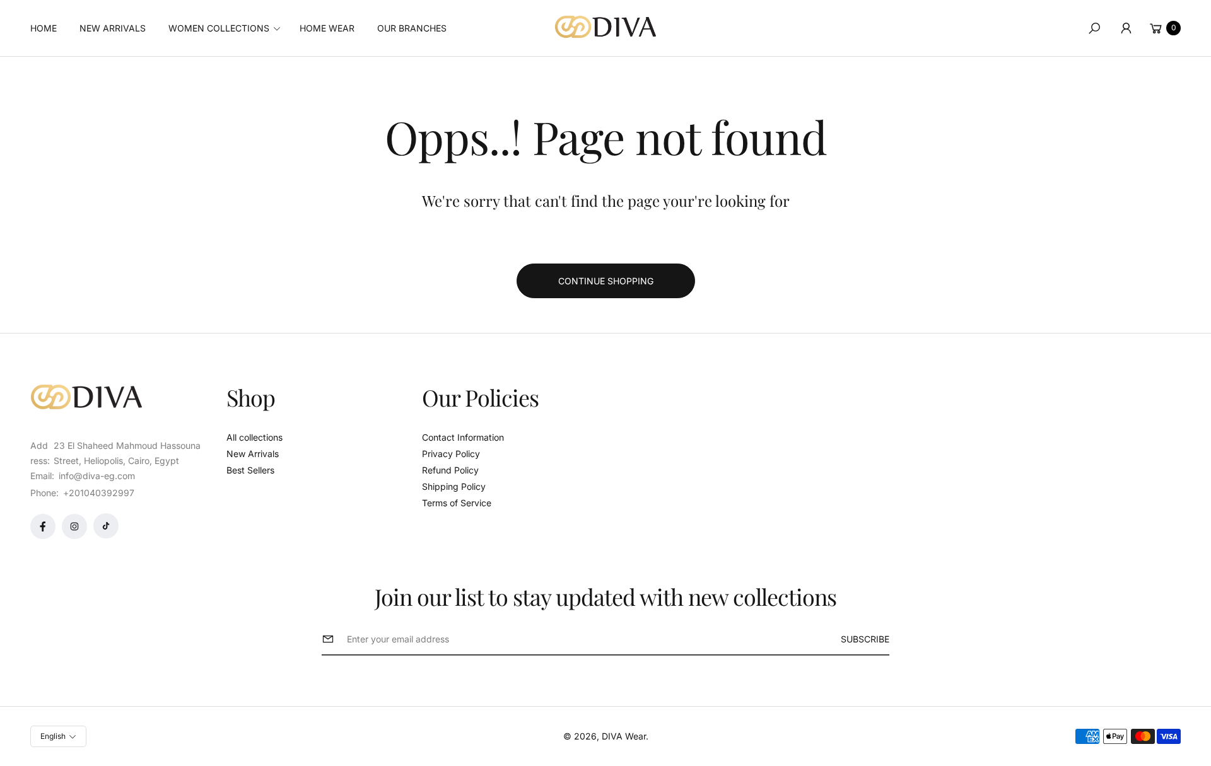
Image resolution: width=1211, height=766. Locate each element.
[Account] (1126, 28)
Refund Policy (450, 470)
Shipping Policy (454, 486)
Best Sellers (250, 470)
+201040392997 (98, 492)
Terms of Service (456, 502)
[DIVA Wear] (605, 26)
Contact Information (463, 437)
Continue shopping (605, 281)
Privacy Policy (451, 453)
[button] (228, 28)
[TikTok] (106, 525)
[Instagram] (74, 526)
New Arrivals (252, 453)
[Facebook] (43, 526)
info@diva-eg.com (95, 475)
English (53, 736)
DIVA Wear (624, 736)
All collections (254, 437)
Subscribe (865, 639)
